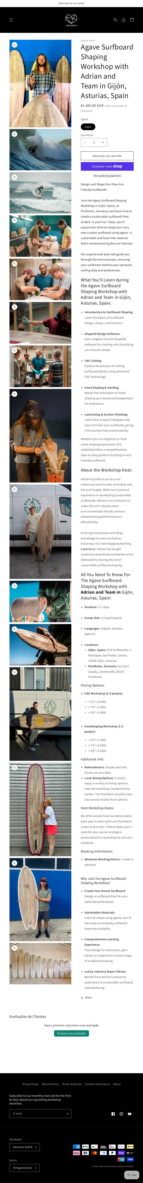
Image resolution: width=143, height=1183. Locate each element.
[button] (11, 20)
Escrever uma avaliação (71, 1033)
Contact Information (97, 1084)
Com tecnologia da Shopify (122, 1166)
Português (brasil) (22, 1167)
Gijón (88, 126)
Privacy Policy (30, 1084)
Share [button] (88, 997)
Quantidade (87, 135)
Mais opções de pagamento (107, 175)
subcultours (104, 1166)
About (117, 1084)
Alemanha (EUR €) (22, 1147)
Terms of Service (72, 1084)
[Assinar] (67, 1113)
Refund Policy (50, 1084)
